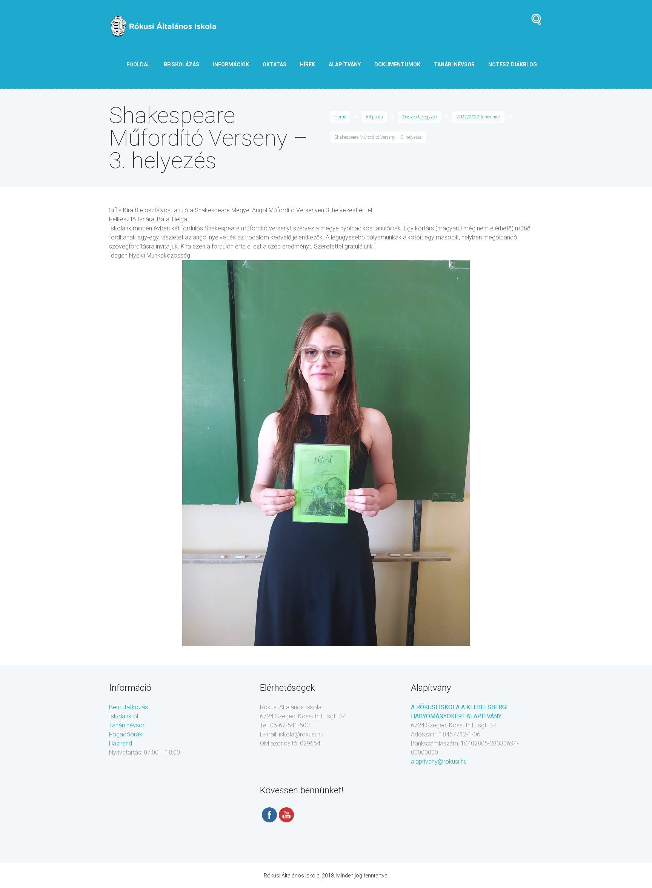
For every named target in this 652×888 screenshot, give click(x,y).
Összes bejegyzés (420, 117)
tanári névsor (454, 64)
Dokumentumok (397, 64)
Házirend (120, 743)
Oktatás (274, 64)
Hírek (307, 64)
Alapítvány (345, 64)
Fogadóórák (125, 734)
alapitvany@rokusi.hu (439, 761)
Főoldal (138, 64)
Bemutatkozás (128, 707)
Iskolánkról (123, 716)
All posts (374, 117)
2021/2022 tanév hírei (479, 117)
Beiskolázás (181, 64)
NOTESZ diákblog (512, 64)
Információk (231, 64)
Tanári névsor (127, 725)
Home (340, 117)
